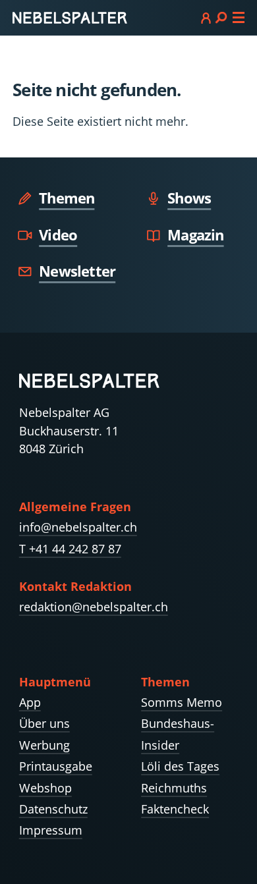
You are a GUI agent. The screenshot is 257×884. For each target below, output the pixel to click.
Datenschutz (53, 809)
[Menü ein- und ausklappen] (222, 17)
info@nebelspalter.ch (78, 527)
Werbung (44, 745)
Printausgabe (55, 766)
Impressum (50, 830)
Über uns (44, 723)
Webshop (45, 788)
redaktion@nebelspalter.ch (93, 607)
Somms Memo (181, 702)
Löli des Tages (180, 766)
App (30, 702)
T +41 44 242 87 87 (70, 549)
